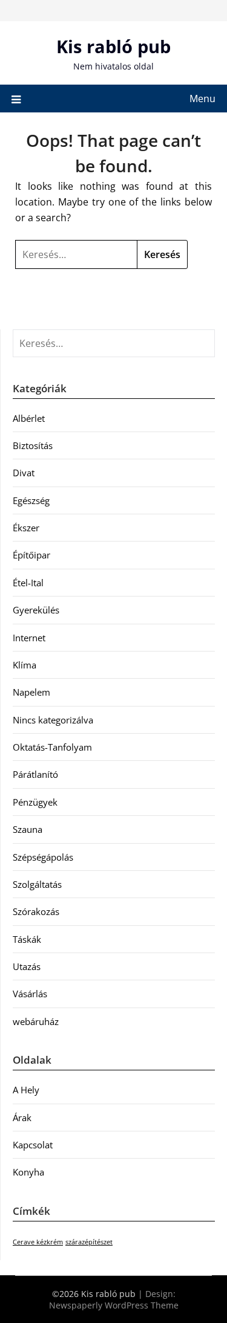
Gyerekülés (36, 610)
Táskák (27, 939)
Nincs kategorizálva (53, 720)
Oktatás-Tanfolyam (52, 747)
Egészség (31, 500)
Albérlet (29, 418)
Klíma (24, 665)
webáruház (36, 1021)
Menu (202, 98)
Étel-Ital (28, 583)
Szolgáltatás (37, 884)
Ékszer (26, 528)
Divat (24, 473)
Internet (29, 638)
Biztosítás (33, 445)
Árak (22, 1117)
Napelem (31, 692)
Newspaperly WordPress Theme (114, 1305)
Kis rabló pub (113, 46)
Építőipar (31, 555)
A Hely (26, 1090)
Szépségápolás (43, 857)
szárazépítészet (89, 1242)
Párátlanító (35, 774)
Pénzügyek (35, 802)
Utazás (27, 966)
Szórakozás (36, 911)
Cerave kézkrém (38, 1242)
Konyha (28, 1172)
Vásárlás (30, 994)
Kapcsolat (33, 1145)
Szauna (27, 829)
